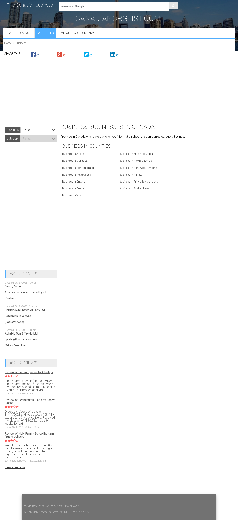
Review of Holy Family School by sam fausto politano (29, 435)
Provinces (25, 33)
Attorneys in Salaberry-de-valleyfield (26, 292)
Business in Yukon (73, 195)
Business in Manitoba (75, 160)
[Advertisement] (114, 89)
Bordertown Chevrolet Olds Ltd (25, 310)
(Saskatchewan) (14, 322)
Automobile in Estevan (18, 315)
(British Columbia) (15, 345)
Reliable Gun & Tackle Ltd (21, 333)
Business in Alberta (73, 153)
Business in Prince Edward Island (138, 181)
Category (13, 138)
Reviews (64, 33)
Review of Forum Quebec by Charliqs (29, 372)
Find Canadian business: (30, 5)
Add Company (84, 33)
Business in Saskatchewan (135, 188)
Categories (45, 33)
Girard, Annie (13, 286)
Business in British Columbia (136, 153)
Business (21, 43)
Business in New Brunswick (135, 160)
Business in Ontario (73, 181)
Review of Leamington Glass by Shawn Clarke (30, 401)
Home (9, 33)
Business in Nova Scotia (76, 174)
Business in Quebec (73, 188)
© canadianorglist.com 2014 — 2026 (50, 512)
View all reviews (15, 467)
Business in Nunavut (131, 174)
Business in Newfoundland (78, 167)
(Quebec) (10, 298)
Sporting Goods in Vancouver (21, 339)
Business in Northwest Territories (138, 167)
